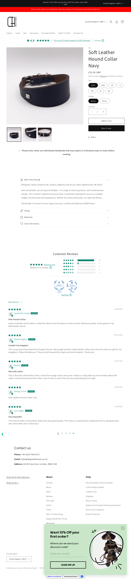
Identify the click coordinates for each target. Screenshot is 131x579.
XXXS (93, 85)
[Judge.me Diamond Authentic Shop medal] (59, 285)
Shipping (103, 76)
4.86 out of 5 (49, 264)
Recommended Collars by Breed (99, 483)
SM (92, 91)
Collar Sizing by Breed (95, 487)
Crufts (48, 510)
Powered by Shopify (30, 568)
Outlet (49, 505)
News (48, 492)
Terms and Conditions (95, 510)
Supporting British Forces (56, 519)
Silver (104, 101)
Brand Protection (93, 514)
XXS (103, 85)
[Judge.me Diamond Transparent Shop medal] (72, 285)
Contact (49, 483)
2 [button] (62, 433)
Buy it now (106, 128)
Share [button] (93, 137)
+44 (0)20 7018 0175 (30, 454)
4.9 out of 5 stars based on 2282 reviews (72, 40)
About (48, 487)
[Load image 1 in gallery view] (14, 135)
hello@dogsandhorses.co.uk (34, 459)
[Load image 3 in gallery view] (45, 135)
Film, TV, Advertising (54, 514)
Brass (93, 101)
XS (112, 85)
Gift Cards (50, 501)
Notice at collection (54, 576)
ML (109, 91)
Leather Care (91, 492)
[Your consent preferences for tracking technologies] (2, 434)
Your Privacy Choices (70, 576)
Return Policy (91, 501)
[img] (14, 309)
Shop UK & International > (18, 477)
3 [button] (66, 433)
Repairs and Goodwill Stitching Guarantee (103, 505)
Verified (65, 295)
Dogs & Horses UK (18, 568)
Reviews (49, 496)
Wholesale (50, 523)
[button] (111, 22)
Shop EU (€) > (12, 482)
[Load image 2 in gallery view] (29, 135)
